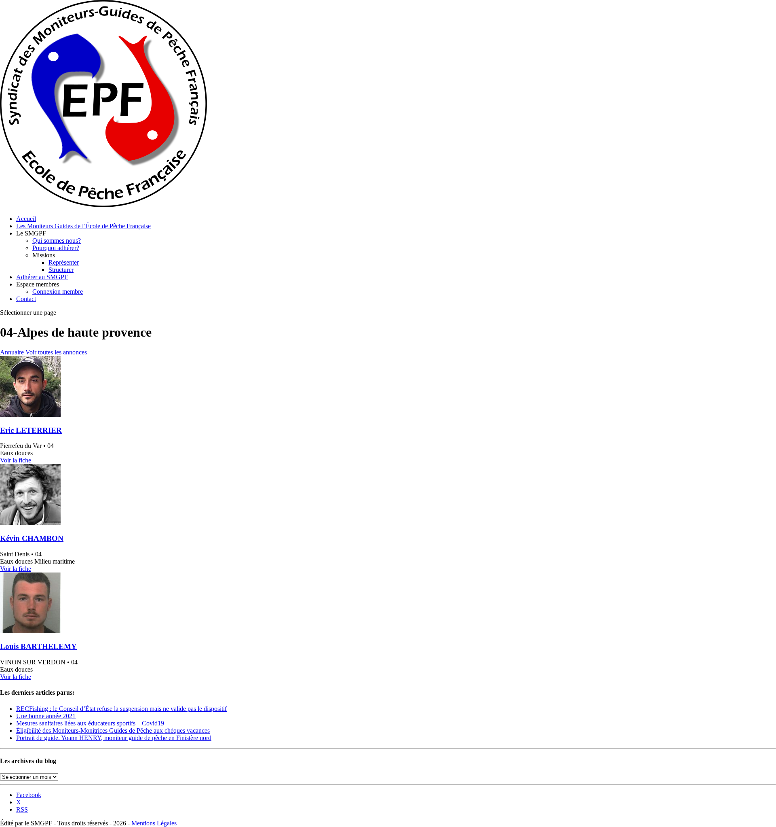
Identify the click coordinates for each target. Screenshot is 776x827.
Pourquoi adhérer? (55, 247)
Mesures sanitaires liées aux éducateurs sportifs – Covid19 (90, 723)
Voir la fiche (15, 460)
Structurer (61, 269)
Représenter (63, 262)
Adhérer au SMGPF (42, 277)
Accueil (26, 218)
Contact (26, 298)
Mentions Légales (154, 823)
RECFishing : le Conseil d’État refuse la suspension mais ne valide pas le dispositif (121, 708)
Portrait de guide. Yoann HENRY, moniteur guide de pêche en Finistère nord (113, 737)
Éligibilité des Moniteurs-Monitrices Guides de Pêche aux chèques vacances (113, 730)
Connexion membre (57, 291)
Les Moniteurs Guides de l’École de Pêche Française (83, 226)
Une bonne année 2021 (46, 715)
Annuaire (12, 352)
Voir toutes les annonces (56, 352)
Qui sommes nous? (56, 240)
